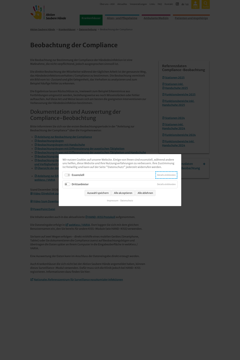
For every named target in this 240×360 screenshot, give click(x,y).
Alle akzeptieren (123, 192)
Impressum (112, 200)
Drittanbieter (80, 184)
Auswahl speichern (98, 192)
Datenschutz (126, 200)
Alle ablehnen (145, 192)
